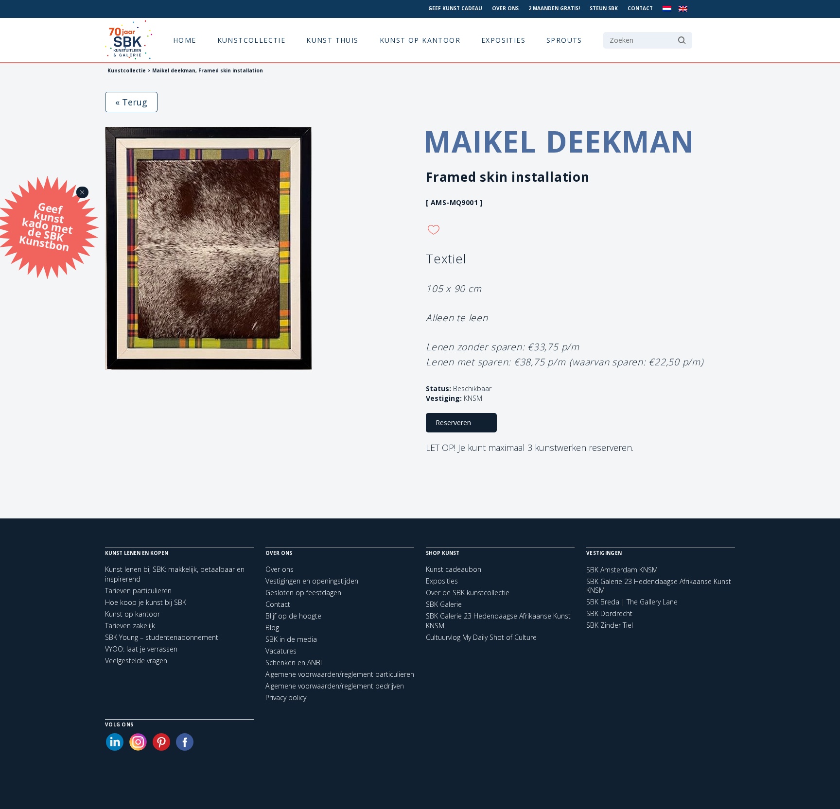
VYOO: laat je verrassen (141, 649)
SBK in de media (291, 639)
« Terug (131, 102)
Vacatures (281, 650)
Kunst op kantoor (420, 40)
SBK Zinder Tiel (609, 625)
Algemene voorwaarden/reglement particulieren (339, 674)
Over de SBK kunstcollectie (467, 592)
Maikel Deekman (559, 141)
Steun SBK (604, 8)
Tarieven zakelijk (130, 625)
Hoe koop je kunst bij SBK (145, 602)
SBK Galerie (444, 604)
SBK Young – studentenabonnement (161, 637)
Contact (640, 8)
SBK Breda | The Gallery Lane (632, 602)
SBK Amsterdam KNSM (622, 570)
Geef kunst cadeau (455, 8)
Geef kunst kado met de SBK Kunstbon (46, 225)
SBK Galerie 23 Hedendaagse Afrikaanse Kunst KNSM (658, 586)
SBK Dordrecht (609, 613)
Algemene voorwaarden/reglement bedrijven (334, 685)
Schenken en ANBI (293, 662)
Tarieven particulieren (138, 590)
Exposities (503, 40)
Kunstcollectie (251, 40)
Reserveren (453, 422)
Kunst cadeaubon (453, 569)
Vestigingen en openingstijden (311, 580)
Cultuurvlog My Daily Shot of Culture (481, 637)
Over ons (505, 8)
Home (184, 40)
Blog (272, 627)
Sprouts (564, 40)
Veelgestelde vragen (136, 660)
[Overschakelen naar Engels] (683, 9)
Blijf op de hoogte (293, 615)
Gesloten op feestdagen (303, 592)
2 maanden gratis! (554, 8)
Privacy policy (285, 697)
